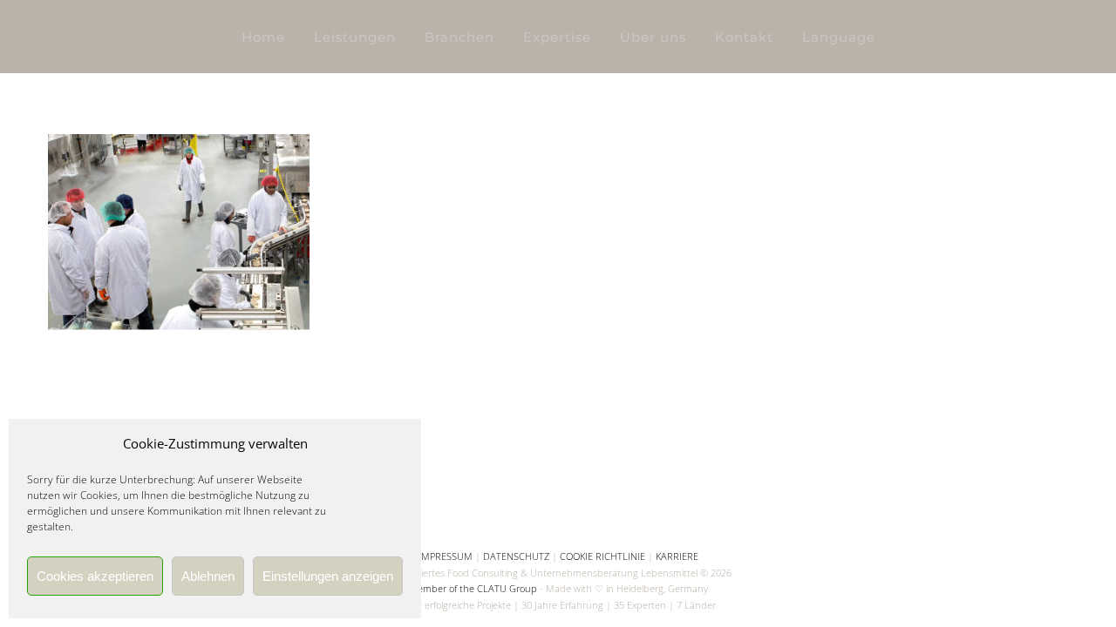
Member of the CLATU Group (473, 588)
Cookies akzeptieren (95, 576)
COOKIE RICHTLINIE (602, 556)
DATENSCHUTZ (516, 556)
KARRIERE (677, 556)
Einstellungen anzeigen (327, 576)
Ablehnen (208, 576)
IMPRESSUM (445, 556)
